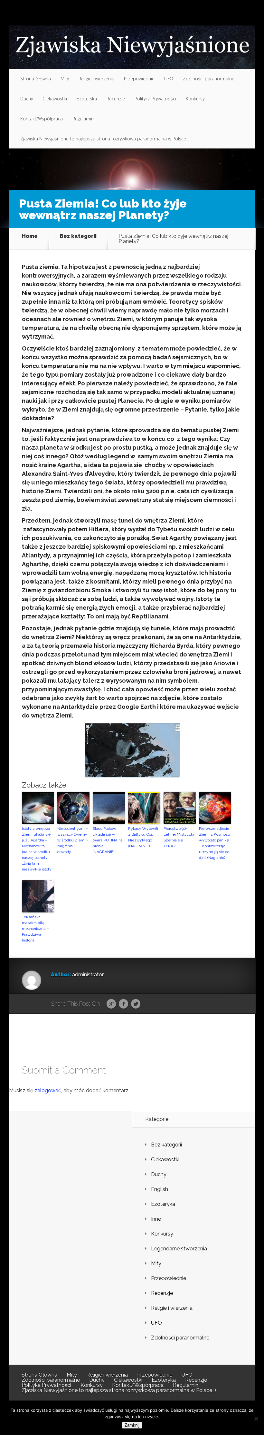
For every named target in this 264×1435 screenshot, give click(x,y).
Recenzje (116, 99)
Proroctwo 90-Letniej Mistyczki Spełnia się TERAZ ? (179, 837)
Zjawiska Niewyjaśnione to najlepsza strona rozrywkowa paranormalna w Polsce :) (104, 139)
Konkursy (195, 99)
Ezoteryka (87, 99)
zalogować (47, 1090)
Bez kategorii (78, 236)
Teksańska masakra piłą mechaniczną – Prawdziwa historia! (35, 928)
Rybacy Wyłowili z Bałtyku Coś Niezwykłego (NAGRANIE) (143, 837)
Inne (156, 1219)
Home (30, 236)
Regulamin (83, 119)
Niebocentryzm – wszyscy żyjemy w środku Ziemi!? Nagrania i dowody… (72, 840)
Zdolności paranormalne (208, 79)
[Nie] (256, 1418)
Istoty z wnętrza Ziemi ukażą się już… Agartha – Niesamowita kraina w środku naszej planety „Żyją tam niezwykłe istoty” (37, 848)
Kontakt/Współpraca (41, 119)
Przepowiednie (139, 79)
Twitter (136, 1004)
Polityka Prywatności (155, 99)
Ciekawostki (54, 99)
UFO (168, 79)
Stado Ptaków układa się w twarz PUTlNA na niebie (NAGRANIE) (108, 840)
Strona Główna (35, 79)
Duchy (26, 99)
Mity (65, 79)
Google (111, 1004)
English (159, 1189)
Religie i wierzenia (96, 79)
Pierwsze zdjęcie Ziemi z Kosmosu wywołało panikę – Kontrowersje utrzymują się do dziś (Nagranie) (214, 843)
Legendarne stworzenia (179, 1249)
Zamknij (132, 1425)
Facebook (123, 1004)
